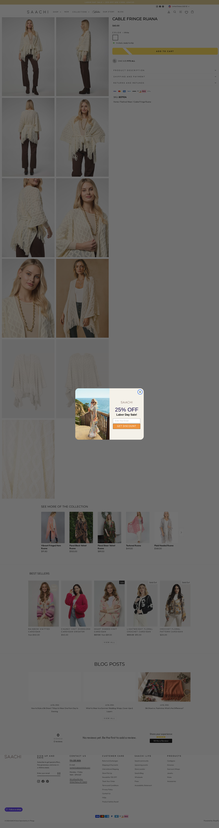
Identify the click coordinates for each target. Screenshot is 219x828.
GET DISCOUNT (126, 426)
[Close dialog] (140, 392)
